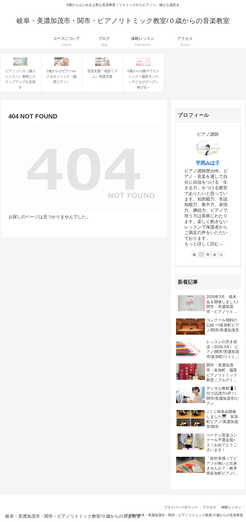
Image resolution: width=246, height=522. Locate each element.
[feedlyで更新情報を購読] (214, 254)
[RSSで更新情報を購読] (221, 254)
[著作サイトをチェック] (194, 254)
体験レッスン (231, 507)
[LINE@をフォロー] (208, 254)
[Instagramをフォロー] (201, 254)
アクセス (209, 507)
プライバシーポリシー (181, 507)
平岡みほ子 (208, 162)
